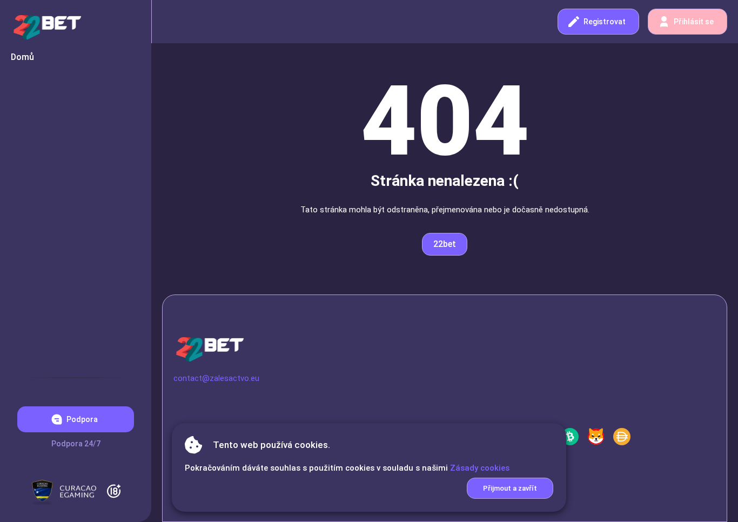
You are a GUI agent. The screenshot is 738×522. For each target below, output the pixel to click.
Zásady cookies (479, 468)
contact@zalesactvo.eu (216, 378)
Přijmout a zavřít (510, 488)
